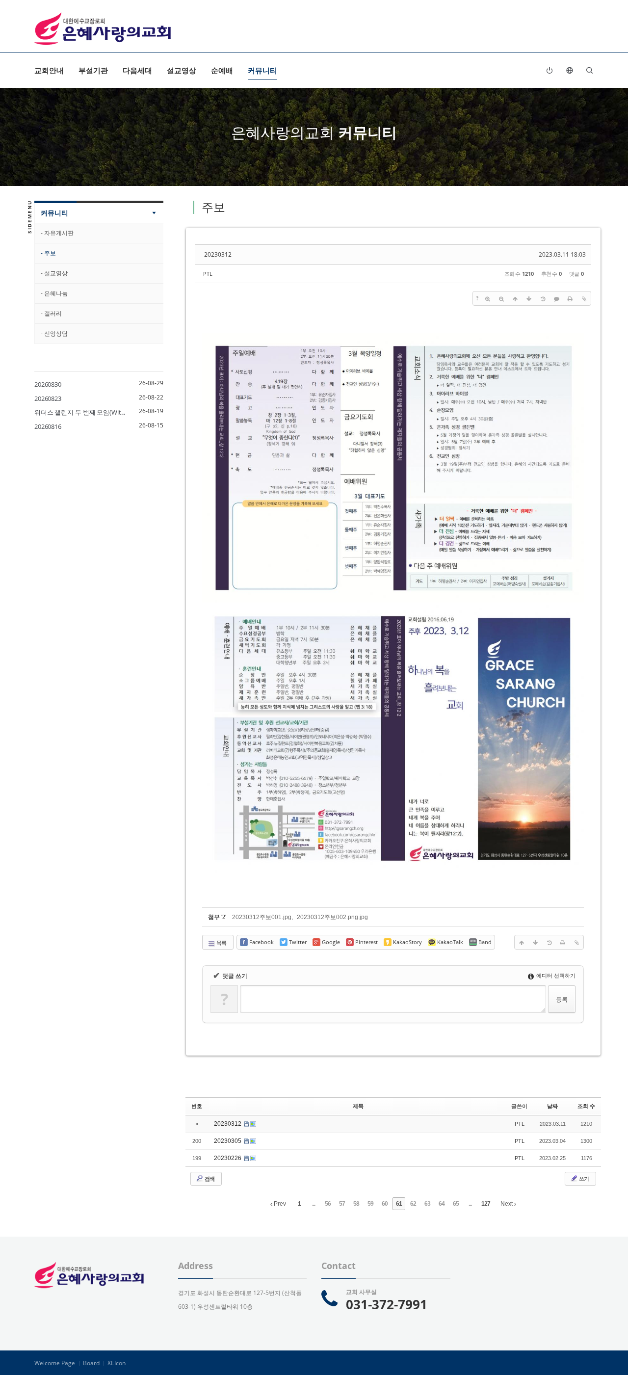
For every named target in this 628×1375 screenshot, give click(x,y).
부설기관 (93, 70)
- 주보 (48, 253)
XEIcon (116, 1363)
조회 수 (586, 1106)
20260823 (47, 398)
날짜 (552, 1106)
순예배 (222, 70)
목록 (220, 942)
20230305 (228, 1140)
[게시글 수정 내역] (543, 298)
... (313, 1203)
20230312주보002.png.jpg (332, 917)
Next (507, 1203)
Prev (279, 1203)
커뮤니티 (262, 70)
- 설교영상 (54, 273)
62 (413, 1203)
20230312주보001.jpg (261, 917)
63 (427, 1203)
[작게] (501, 298)
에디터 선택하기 (555, 975)
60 (385, 1203)
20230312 (218, 254)
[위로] (515, 298)
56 (328, 1203)
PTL (207, 273)
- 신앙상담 (54, 333)
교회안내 (49, 70)
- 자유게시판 (57, 233)
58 (356, 1203)
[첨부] (584, 298)
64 (442, 1203)
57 (342, 1203)
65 (456, 1203)
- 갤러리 (51, 313)
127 (485, 1203)
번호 (196, 1106)
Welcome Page (54, 1363)
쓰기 (583, 1178)
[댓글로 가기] (556, 298)
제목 (358, 1106)
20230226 (228, 1158)
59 (370, 1203)
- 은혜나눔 (54, 293)
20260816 (47, 426)
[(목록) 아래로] (529, 298)
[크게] (488, 298)
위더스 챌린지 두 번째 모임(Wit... (79, 412)
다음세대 (137, 70)
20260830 (47, 384)
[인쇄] (570, 298)
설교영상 (181, 70)
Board (91, 1363)
